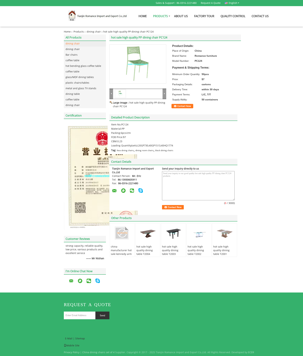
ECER (251, 352)
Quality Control (233, 16)
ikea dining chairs (125, 150)
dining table (73, 94)
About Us (181, 16)
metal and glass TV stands (81, 88)
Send (102, 315)
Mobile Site (72, 345)
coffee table (72, 60)
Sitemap (80, 338)
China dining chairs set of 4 (98, 352)
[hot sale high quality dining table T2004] (148, 233)
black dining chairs (164, 150)
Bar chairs (72, 54)
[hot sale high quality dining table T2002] (199, 233)
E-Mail (68, 338)
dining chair (94, 31)
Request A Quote (211, 3)
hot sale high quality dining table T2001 (221, 250)
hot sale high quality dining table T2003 (170, 250)
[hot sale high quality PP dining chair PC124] (137, 64)
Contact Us (260, 16)
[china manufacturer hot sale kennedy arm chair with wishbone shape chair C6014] (122, 233)
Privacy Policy (71, 352)
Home (143, 16)
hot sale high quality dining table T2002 (196, 250)
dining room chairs (144, 150)
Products (160, 16)
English (233, 3)
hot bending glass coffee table (83, 66)
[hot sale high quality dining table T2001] (224, 233)
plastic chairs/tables (77, 82)
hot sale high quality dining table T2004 (144, 250)
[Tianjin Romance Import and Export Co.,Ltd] (111, 93)
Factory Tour (204, 16)
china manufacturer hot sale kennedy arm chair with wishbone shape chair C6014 (121, 256)
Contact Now (184, 106)
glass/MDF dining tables (80, 77)
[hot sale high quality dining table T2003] (173, 233)
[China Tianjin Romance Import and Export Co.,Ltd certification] (102, 175)
